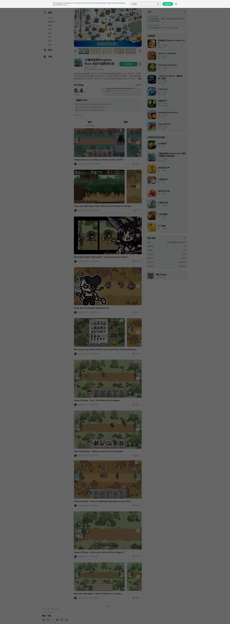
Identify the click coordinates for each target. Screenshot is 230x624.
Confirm (168, 4)
